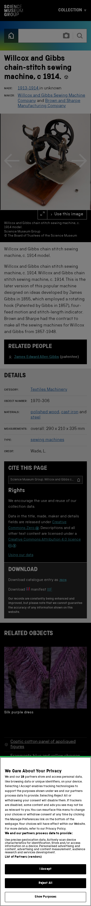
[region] (45, 831)
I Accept (45, 869)
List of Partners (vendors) (23, 857)
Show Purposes (46, 897)
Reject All (45, 883)
